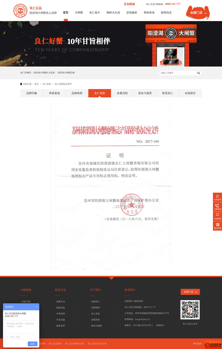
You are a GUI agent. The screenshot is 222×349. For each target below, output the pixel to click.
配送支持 (60, 289)
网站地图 (197, 343)
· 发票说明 (25, 320)
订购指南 (25, 289)
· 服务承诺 (60, 326)
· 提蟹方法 (60, 301)
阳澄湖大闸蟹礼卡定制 (44, 73)
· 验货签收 (25, 326)
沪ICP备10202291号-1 (143, 325)
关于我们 (95, 289)
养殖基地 (149, 12)
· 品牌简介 (95, 301)
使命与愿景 (145, 93)
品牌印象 (31, 93)
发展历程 (122, 93)
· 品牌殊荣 (95, 308)
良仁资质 (46, 84)
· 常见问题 (60, 320)
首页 (65, 12)
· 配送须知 (60, 308)
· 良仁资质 (95, 314)
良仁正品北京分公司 (97, 343)
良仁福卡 (94, 12)
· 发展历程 (95, 320)
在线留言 (190, 93)
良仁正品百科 (55, 343)
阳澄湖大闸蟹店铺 (66, 73)
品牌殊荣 (77, 93)
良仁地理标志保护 (63, 84)
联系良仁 (167, 93)
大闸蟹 (79, 12)
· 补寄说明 (60, 314)
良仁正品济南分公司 (74, 343)
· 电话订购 (25, 308)
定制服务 (131, 12)
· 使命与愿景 (96, 326)
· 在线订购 (25, 301)
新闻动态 (166, 12)
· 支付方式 (25, 314)
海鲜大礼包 (113, 12)
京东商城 (129, 4)
